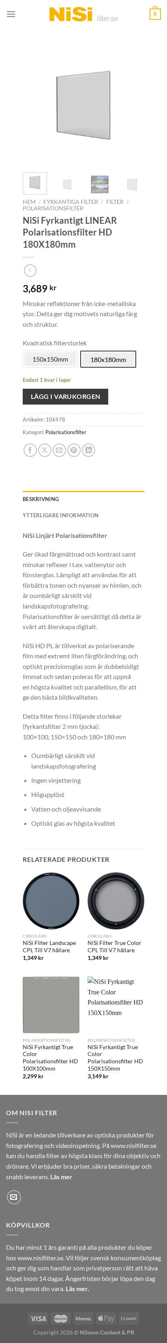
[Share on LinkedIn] (88, 450)
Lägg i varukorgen (66, 396)
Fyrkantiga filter (70, 202)
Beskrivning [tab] (41, 499)
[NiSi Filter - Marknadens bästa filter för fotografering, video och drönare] (83, 14)
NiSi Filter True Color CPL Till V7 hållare (114, 946)
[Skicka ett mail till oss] (14, 1197)
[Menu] (11, 14)
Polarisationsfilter (53, 208)
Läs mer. (77, 1288)
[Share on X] (44, 450)
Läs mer (61, 1176)
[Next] (131, 105)
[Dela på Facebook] (30, 450)
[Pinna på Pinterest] (74, 450)
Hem (29, 202)
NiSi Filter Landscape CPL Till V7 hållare (49, 946)
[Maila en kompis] (59, 450)
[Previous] (35, 105)
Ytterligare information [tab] (60, 515)
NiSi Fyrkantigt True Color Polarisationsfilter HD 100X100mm (50, 1058)
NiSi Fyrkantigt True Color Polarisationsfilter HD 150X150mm (115, 1058)
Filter (115, 202)
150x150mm (50, 359)
